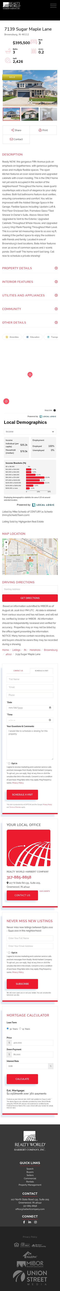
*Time (9, 714)
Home (5, 650)
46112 (9, 654)
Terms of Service (15, 807)
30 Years (14, 1029)
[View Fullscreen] (6, 553)
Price (9, 1038)
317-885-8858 (19, 877)
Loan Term (12, 1022)
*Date (9, 702)
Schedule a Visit (41, 671)
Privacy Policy (17, 783)
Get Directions (30, 598)
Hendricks (35, 650)
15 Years (26, 1029)
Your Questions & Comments (20, 726)
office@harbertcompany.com (30, 1209)
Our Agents (44, 891)
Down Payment (14, 1049)
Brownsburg (51, 650)
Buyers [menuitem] (30, 1172)
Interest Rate (13, 1061)
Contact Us (18, 671)
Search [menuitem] (30, 1169)
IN (25, 650)
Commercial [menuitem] (30, 1178)
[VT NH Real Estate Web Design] (30, 1277)
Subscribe (22, 983)
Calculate (22, 1079)
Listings (16, 650)
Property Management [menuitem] (30, 1185)
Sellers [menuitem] (30, 1175)
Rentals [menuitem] (30, 1181)
